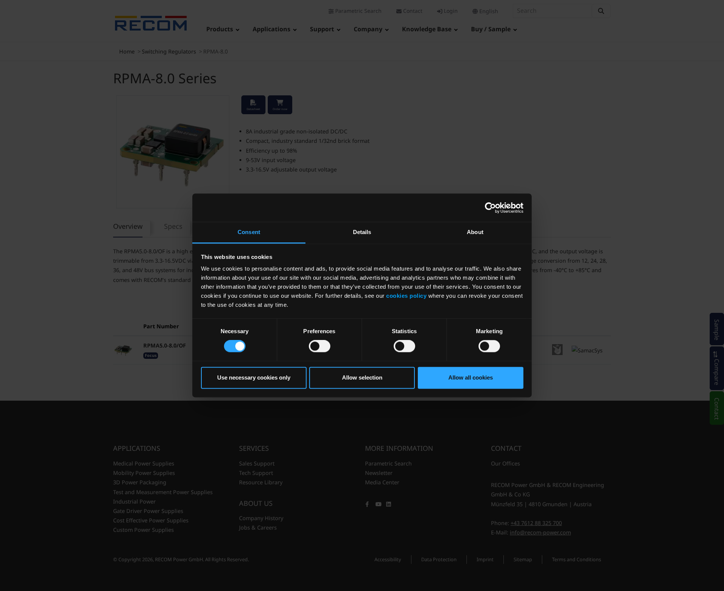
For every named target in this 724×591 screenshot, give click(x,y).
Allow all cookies (470, 377)
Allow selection (362, 377)
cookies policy (406, 295)
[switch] (319, 346)
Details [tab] (362, 232)
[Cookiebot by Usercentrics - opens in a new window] (490, 207)
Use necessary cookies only (253, 377)
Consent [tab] (249, 232)
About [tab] (475, 232)
